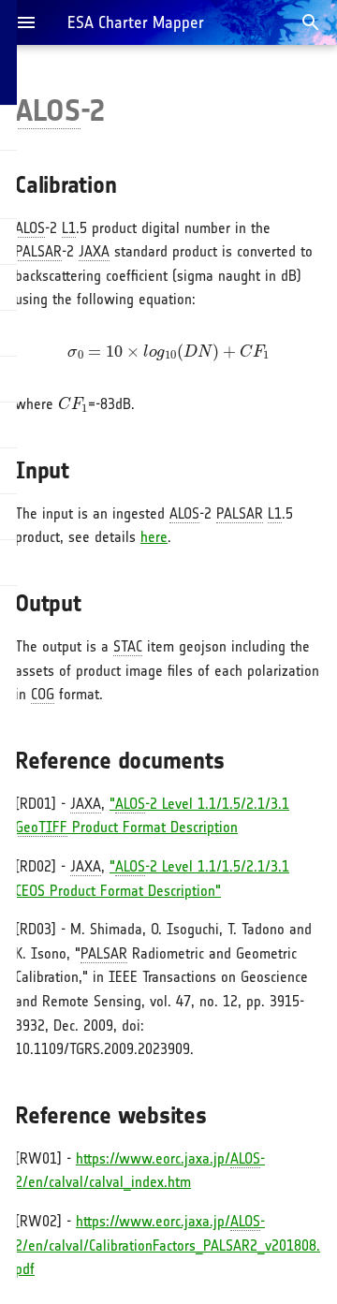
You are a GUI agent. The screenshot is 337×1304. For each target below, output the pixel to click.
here (154, 537)
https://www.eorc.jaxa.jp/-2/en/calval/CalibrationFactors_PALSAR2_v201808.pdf (167, 1245)
